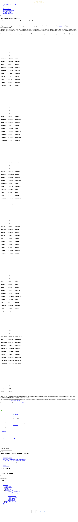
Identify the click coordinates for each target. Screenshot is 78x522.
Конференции (8, 489)
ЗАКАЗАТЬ (3, 431)
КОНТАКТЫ (5, 502)
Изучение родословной (8, 470)
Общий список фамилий (10, 501)
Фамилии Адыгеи (11, 500)
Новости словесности (7, 504)
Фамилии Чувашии (12, 496)
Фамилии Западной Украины (14, 491)
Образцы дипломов (7, 6)
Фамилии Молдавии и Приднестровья (16, 493)
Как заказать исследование (8, 10)
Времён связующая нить (8, 455)
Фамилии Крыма (11, 498)
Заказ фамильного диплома (8, 505)
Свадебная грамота (7, 12)
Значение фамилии (7, 9)
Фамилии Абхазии (11, 499)
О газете (4, 465)
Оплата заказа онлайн (7, 11)
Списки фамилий (9, 490)
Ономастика (5, 485)
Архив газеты (6, 466)
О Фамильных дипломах (8, 5)
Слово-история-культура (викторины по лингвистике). (14, 459)
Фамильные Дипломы (7, 483)
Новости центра (6, 503)
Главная (4, 482)
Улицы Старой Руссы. (7, 458)
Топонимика (8, 486)
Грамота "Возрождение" (8, 7)
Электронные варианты (8, 13)
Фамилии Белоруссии (12, 497)
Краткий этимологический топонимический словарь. (14, 460)
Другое (6, 488)
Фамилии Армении (12, 494)
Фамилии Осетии (11, 492)
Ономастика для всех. (7, 457)
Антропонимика (8, 487)
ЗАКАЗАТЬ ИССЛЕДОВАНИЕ (9, 4)
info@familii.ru (24, 402)
